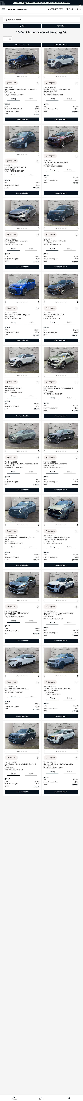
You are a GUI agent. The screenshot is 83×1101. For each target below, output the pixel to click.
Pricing (13, 99)
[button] (80, 5)
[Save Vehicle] (37, 83)
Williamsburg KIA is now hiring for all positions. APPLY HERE (41, 3)
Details (31, 99)
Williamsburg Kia (22, 9)
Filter (62, 26)
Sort (23, 26)
